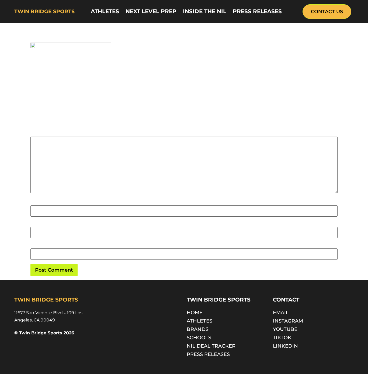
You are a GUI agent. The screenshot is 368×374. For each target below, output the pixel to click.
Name (36, 202)
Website (38, 246)
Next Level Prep (151, 11)
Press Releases (257, 11)
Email (35, 224)
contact (286, 299)
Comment (42, 134)
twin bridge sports (44, 11)
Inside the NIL (204, 11)
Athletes (105, 11)
